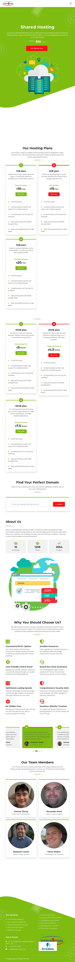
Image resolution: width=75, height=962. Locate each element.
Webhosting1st (12, 959)
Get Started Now (37, 48)
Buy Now (21, 194)
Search (60, 504)
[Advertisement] (37, 129)
